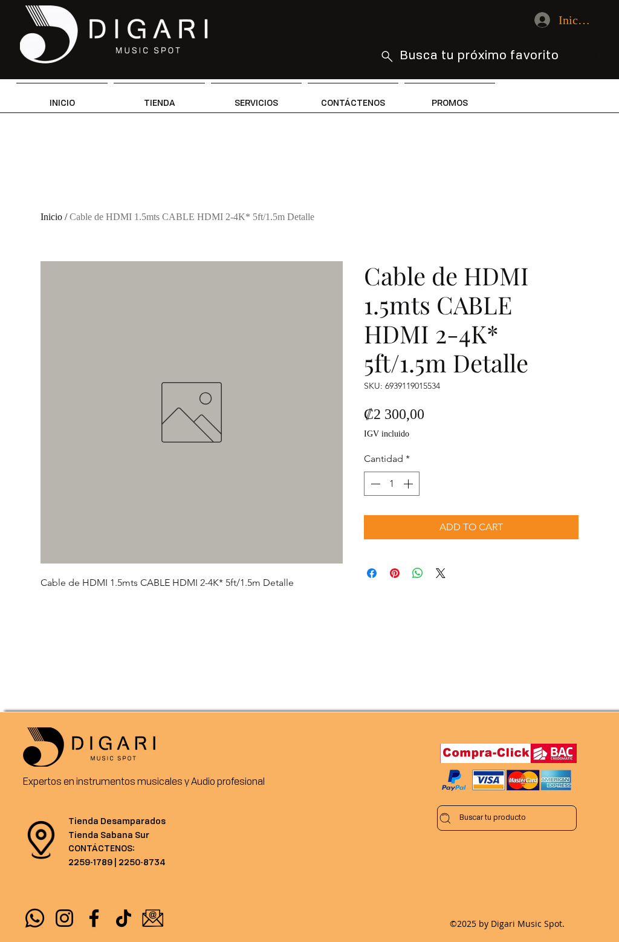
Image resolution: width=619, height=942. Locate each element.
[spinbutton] (392, 483)
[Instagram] (64, 918)
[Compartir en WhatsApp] (417, 573)
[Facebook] (94, 918)
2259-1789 (90, 862)
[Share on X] (440, 573)
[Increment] (409, 483)
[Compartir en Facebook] (372, 573)
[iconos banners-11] (153, 918)
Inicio (51, 217)
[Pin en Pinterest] (394, 573)
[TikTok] (123, 918)
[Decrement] (374, 483)
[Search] (593, 57)
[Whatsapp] (35, 918)
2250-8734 (142, 862)
